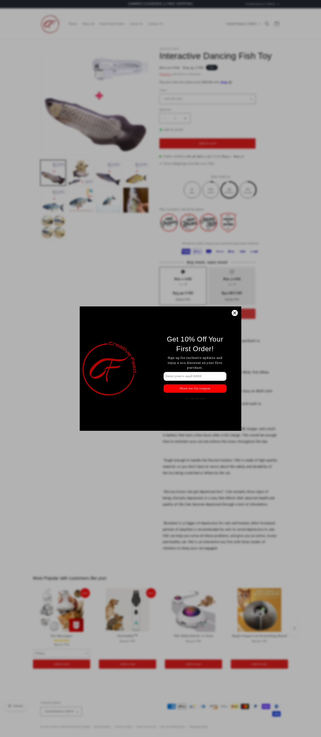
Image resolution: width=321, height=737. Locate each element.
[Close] (235, 313)
